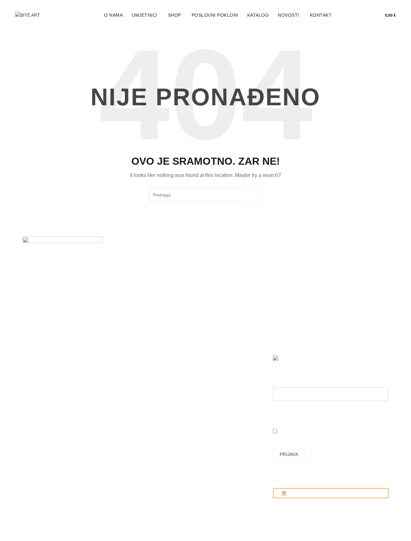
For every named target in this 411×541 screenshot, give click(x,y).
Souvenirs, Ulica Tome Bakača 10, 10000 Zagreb (45, 322)
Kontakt (321, 15)
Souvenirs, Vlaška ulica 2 (47, 331)
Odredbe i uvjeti (226, 310)
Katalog (258, 15)
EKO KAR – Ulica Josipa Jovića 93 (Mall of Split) (48, 345)
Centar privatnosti (228, 328)
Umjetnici (144, 15)
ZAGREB (31, 317)
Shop (174, 15)
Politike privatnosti (228, 319)
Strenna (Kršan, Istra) (46, 390)
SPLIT (28, 340)
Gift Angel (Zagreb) (41, 385)
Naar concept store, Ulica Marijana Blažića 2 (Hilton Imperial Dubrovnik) (48, 365)
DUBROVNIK (35, 358)
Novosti (288, 15)
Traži (248, 194)
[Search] (364, 15)
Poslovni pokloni (215, 15)
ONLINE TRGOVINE (43, 381)
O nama (113, 15)
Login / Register (349, 15)
